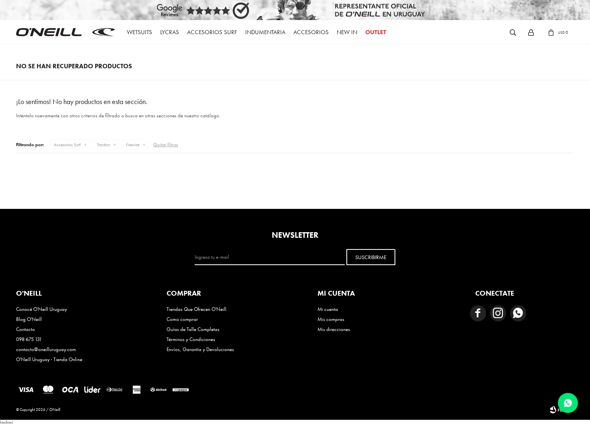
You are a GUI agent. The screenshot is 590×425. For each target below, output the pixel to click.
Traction (103, 144)
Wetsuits (139, 32)
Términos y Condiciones (191, 339)
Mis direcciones (333, 329)
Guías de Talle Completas (193, 329)
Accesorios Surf (212, 32)
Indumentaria (265, 32)
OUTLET (375, 32)
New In (347, 32)
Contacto (25, 329)
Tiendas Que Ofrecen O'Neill (196, 309)
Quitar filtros (165, 144)
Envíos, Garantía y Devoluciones (200, 349)
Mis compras (330, 319)
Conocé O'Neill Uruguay (41, 309)
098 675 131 (29, 339)
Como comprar (182, 319)
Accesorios (311, 32)
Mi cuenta (327, 309)
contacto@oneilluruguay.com (46, 349)
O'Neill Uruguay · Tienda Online (49, 359)
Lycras (169, 32)
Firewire (132, 144)
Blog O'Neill (29, 319)
